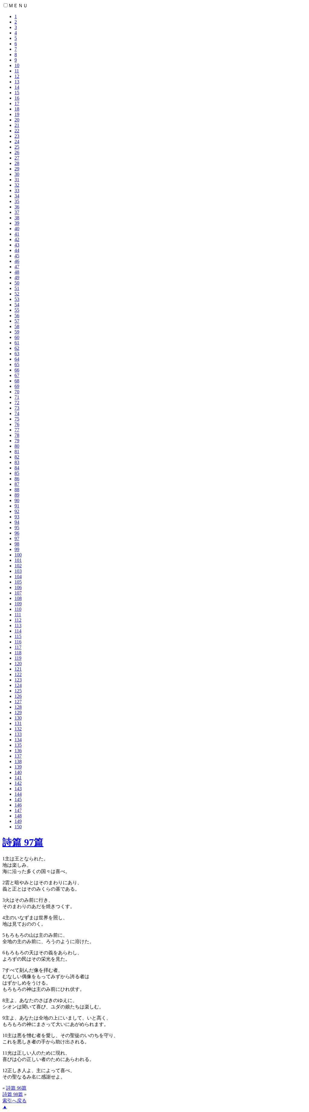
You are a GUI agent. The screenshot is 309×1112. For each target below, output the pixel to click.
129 (18, 712)
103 (18, 571)
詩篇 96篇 (16, 1088)
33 (16, 190)
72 (16, 402)
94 (16, 522)
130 (18, 717)
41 (16, 234)
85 (16, 473)
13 (16, 81)
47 (16, 266)
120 (18, 663)
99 (16, 549)
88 (16, 489)
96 (16, 533)
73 (16, 408)
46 (16, 261)
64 (16, 359)
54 (16, 304)
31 (16, 179)
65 (16, 364)
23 (16, 136)
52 (16, 293)
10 (16, 65)
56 (16, 315)
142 (18, 783)
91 (16, 505)
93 (16, 516)
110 (17, 609)
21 (16, 125)
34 (16, 195)
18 (16, 108)
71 (16, 397)
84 (16, 467)
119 (17, 658)
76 (16, 424)
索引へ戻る (14, 1100)
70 (16, 391)
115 (17, 636)
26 (16, 152)
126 (18, 696)
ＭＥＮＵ (18, 5)
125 (18, 690)
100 (18, 554)
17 (16, 103)
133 (18, 734)
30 (16, 174)
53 (16, 299)
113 (17, 625)
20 (16, 119)
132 (18, 728)
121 (18, 669)
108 (18, 598)
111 (17, 614)
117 (17, 647)
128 (18, 707)
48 (16, 272)
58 (16, 326)
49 (16, 277)
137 (18, 756)
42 (16, 239)
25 (16, 147)
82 (16, 456)
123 (18, 679)
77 (16, 429)
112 (17, 620)
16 (16, 98)
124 (18, 685)
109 (18, 603)
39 (16, 223)
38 (16, 217)
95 (16, 527)
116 (17, 641)
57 (16, 321)
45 (16, 255)
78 (16, 435)
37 (16, 212)
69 (16, 386)
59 (16, 331)
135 (18, 745)
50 (16, 282)
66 (16, 369)
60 (16, 337)
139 (18, 766)
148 (18, 815)
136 (18, 750)
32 (16, 185)
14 (16, 87)
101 (18, 560)
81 (16, 451)
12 (16, 76)
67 (16, 375)
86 (16, 478)
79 (16, 440)
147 (18, 810)
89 (16, 495)
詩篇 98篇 (12, 1094)
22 (16, 130)
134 (18, 739)
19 (16, 114)
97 (16, 538)
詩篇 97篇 (22, 842)
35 (16, 201)
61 (16, 342)
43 (16, 244)
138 (18, 761)
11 (16, 70)
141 (18, 777)
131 (18, 723)
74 (16, 413)
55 (16, 310)
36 (16, 206)
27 (16, 157)
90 (16, 500)
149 (18, 821)
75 (16, 418)
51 (16, 288)
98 (16, 543)
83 (16, 462)
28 (16, 163)
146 (18, 804)
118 (17, 652)
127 (18, 701)
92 (16, 511)
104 (18, 576)
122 (18, 674)
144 (18, 794)
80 (16, 446)
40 (16, 228)
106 (18, 587)
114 (17, 630)
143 (18, 788)
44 (16, 250)
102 (18, 565)
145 (18, 799)
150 (18, 826)
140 (18, 772)
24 (16, 141)
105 (18, 582)
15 (16, 92)
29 (16, 168)
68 (16, 380)
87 (16, 484)
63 (16, 353)
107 (18, 592)
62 (16, 348)
